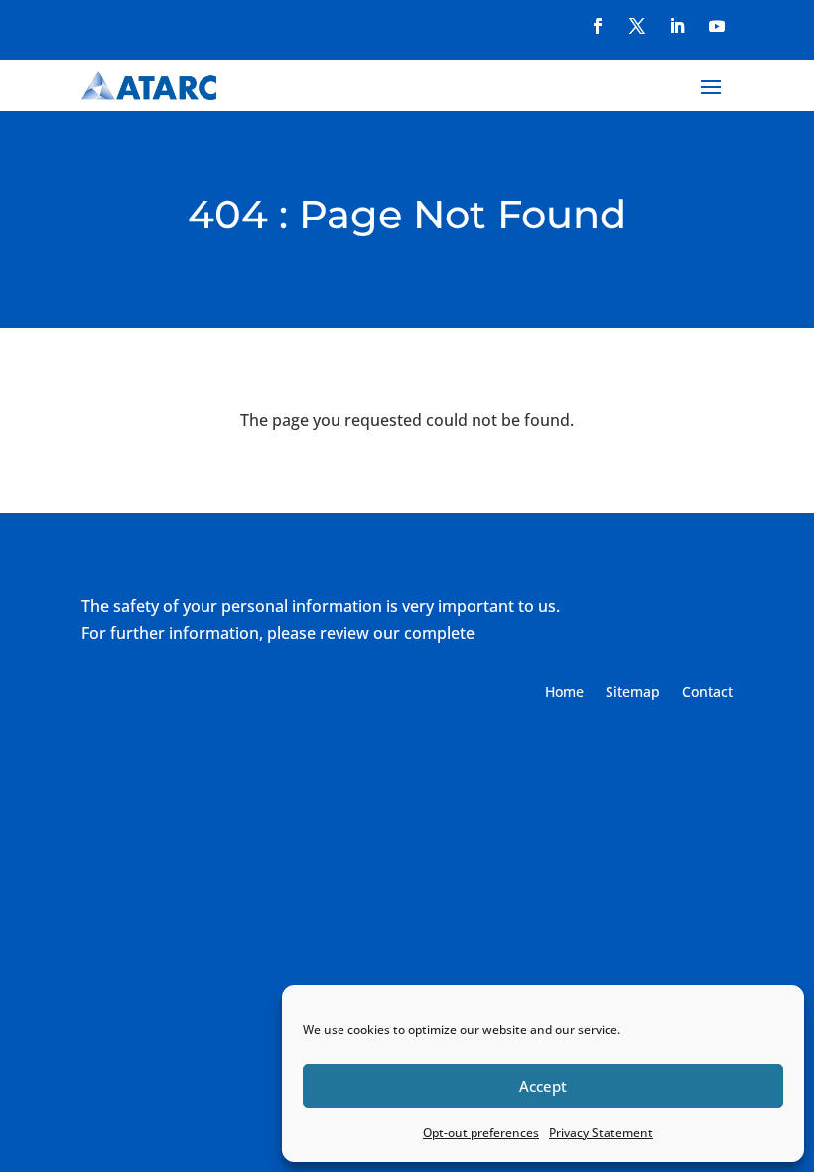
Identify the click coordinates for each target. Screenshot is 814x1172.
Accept (543, 1086)
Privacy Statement (601, 1132)
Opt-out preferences (481, 1132)
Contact (707, 693)
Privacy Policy (529, 633)
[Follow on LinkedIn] (677, 26)
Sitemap (633, 693)
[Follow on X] (637, 26)
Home (564, 693)
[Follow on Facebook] (597, 26)
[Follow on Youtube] (717, 26)
